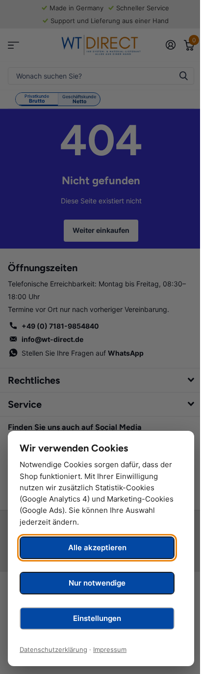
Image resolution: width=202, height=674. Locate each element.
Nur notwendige (97, 583)
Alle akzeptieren (97, 547)
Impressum (109, 649)
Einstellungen (97, 618)
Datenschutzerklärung (53, 649)
